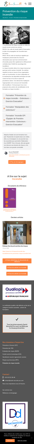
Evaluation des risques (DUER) (11, 351)
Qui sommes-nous (7, 390)
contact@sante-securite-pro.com (14, 380)
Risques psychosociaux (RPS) (11, 360)
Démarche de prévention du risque (15, 246)
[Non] (32, 438)
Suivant (29, 134)
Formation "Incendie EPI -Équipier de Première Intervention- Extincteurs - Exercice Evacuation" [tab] (16, 120)
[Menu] (28, 3)
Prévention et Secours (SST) (10, 345)
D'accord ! (10, 440)
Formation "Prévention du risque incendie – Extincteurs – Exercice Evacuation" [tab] (18, 98)
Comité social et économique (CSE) (12, 354)
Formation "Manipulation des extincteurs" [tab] (17, 108)
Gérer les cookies (22, 440)
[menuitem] (24, 3)
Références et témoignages (10, 393)
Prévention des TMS (8, 348)
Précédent (25, 134)
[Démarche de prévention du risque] (17, 232)
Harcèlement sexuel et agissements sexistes (14, 357)
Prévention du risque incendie (11, 363)
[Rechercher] (24, 3)
